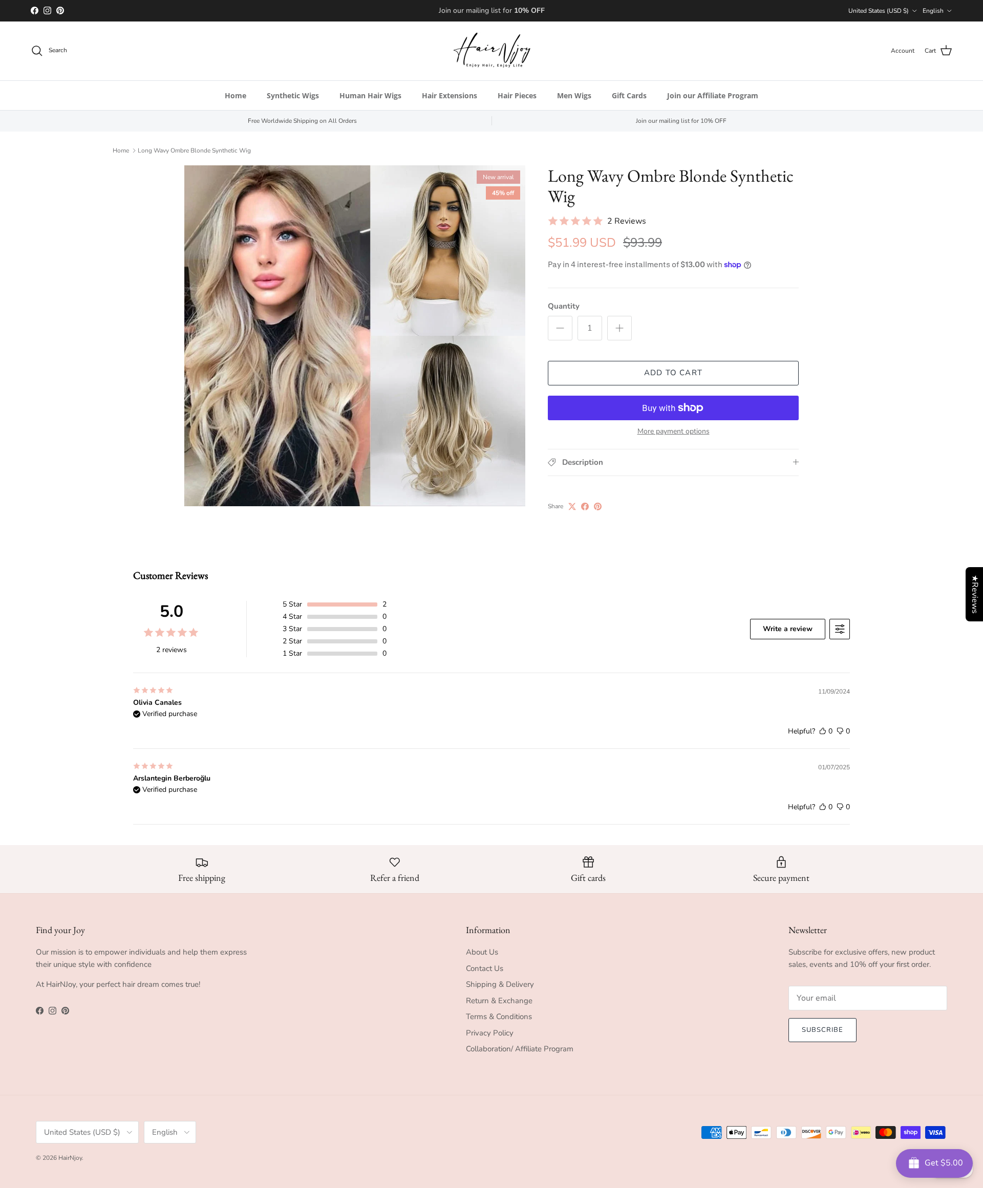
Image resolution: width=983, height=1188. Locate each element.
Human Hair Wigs (370, 95)
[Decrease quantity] (560, 328)
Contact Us (484, 968)
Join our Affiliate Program (712, 95)
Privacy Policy (490, 1033)
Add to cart (673, 373)
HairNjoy (70, 1158)
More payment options (673, 431)
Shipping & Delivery (500, 984)
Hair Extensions (449, 95)
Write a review (788, 629)
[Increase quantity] (619, 328)
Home (235, 95)
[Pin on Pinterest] (598, 506)
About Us (482, 952)
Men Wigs (574, 95)
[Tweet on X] (572, 506)
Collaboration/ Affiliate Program (519, 1049)
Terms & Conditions (499, 1016)
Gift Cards (629, 95)
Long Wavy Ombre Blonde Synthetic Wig (194, 150)
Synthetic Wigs (293, 95)
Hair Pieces (517, 95)
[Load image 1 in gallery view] (354, 335)
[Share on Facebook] (585, 506)
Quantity (564, 306)
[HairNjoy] (491, 51)
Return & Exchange (499, 1001)
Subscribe (822, 1029)
